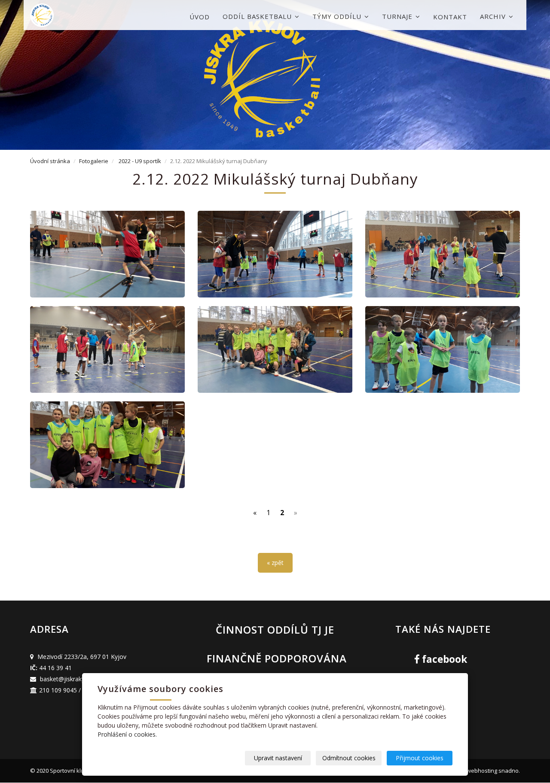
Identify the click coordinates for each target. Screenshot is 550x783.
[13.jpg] (107, 254)
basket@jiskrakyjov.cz (70, 679)
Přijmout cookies (419, 758)
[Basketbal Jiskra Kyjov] (73, 15)
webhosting (482, 770)
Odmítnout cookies (349, 758)
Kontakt (450, 16)
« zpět (275, 562)
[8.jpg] (107, 349)
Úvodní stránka (50, 161)
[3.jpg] (442, 349)
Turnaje (398, 16)
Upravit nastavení (278, 758)
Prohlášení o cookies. (127, 734)
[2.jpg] (107, 444)
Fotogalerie (93, 161)
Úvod (199, 16)
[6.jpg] (275, 349)
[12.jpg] (275, 254)
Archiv (494, 16)
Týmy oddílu (338, 16)
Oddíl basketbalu (258, 16)
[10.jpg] (442, 254)
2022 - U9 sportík (140, 161)
